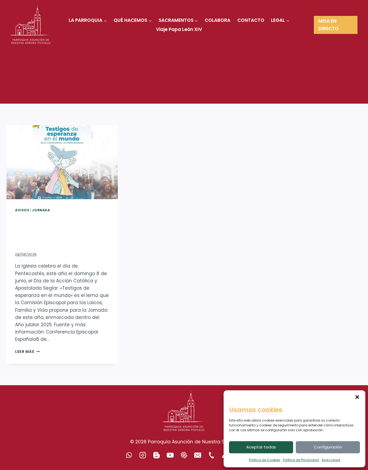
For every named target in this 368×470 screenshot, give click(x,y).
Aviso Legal (331, 460)
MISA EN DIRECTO (328, 24)
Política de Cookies (264, 460)
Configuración (328, 447)
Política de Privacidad (301, 460)
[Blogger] (157, 455)
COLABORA (217, 20)
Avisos (22, 210)
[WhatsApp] (129, 455)
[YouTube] (170, 455)
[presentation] (62, 162)
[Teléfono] (211, 455)
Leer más (27, 351)
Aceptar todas (261, 447)
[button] (357, 397)
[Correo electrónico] (198, 455)
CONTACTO (250, 20)
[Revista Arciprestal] (184, 455)
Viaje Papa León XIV (179, 29)
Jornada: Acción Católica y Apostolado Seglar (58, 231)
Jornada (41, 210)
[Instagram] (143, 455)
